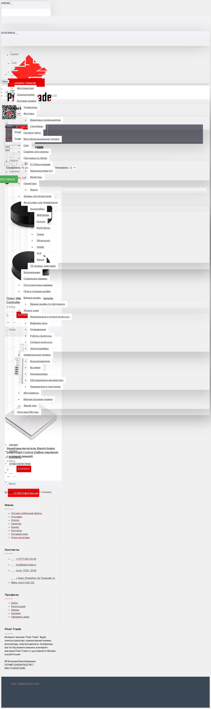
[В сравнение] (16, 321)
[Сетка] (7, 164)
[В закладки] (9, 321)
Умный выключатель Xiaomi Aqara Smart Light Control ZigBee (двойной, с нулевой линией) (32, 452)
